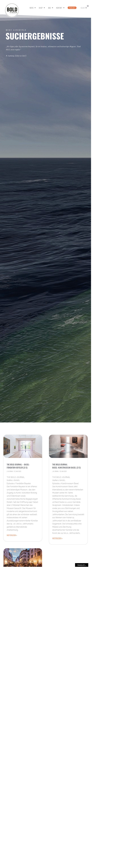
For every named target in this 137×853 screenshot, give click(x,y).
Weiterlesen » (12, 535)
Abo (49, 7)
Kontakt (59, 7)
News (31, 7)
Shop (41, 7)
